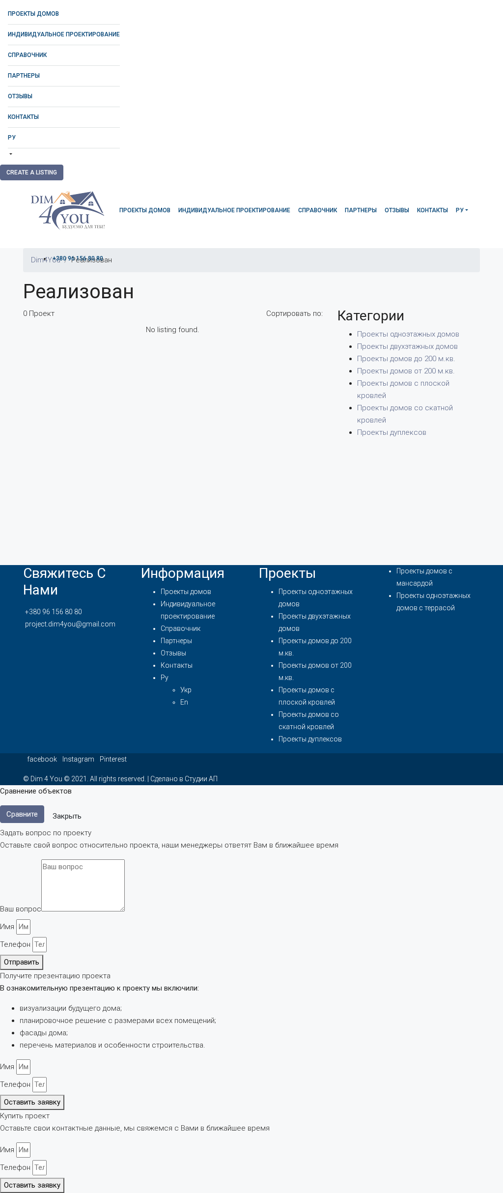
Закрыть (67, 816)
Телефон (15, 944)
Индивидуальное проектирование (64, 34)
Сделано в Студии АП (184, 779)
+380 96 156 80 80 (78, 258)
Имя (7, 926)
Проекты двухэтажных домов (407, 346)
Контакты (23, 117)
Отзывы (20, 96)
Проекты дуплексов (391, 432)
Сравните (22, 814)
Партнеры (24, 75)
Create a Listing (31, 172)
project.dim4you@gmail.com (70, 624)
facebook (42, 759)
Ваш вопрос (20, 909)
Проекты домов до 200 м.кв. (406, 358)
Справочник (27, 55)
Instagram (79, 759)
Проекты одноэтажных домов (408, 334)
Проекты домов (33, 13)
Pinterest (113, 759)
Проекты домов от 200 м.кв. (406, 371)
